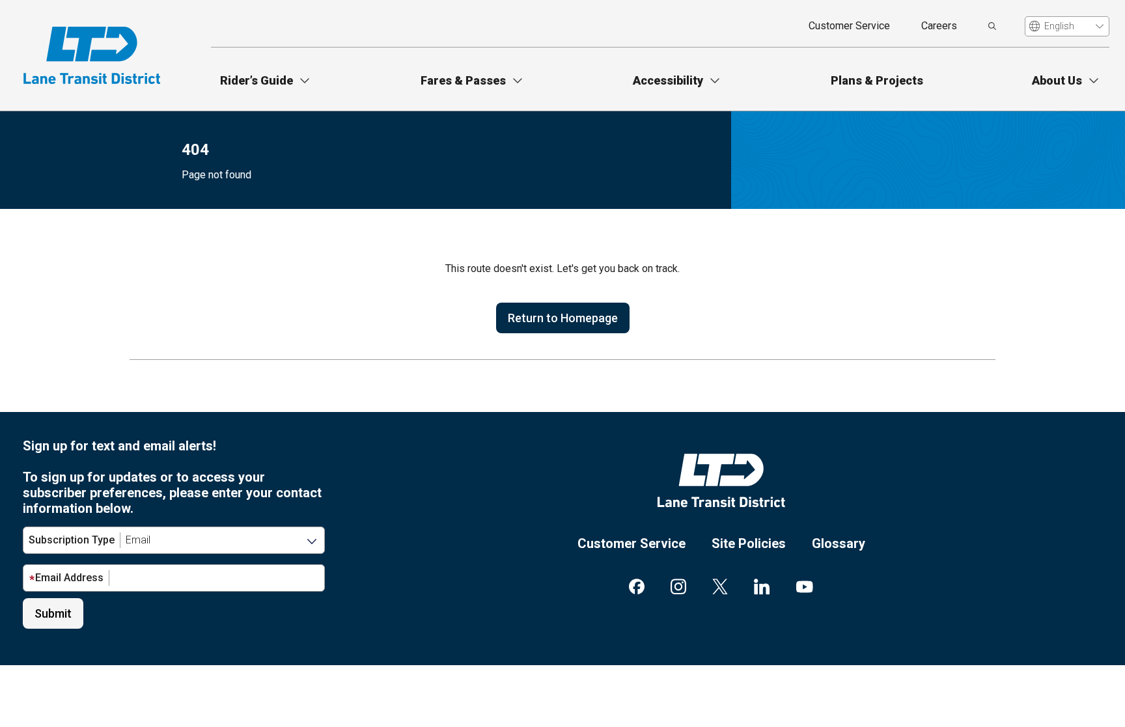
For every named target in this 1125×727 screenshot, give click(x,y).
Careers (939, 26)
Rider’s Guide (256, 80)
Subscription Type (72, 540)
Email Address (69, 577)
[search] (992, 26)
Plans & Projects (877, 80)
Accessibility (668, 80)
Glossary (838, 543)
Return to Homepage (563, 318)
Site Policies (749, 543)
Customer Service (849, 26)
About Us (1057, 80)
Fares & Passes (463, 80)
